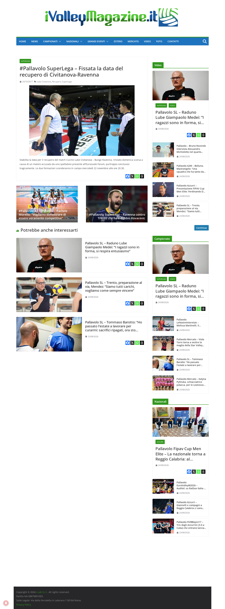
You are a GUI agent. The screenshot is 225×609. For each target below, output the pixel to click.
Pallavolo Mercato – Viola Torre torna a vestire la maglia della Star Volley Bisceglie (190, 342)
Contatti (173, 41)
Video (147, 41)
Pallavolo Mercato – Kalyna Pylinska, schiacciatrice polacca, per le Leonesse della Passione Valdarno (191, 382)
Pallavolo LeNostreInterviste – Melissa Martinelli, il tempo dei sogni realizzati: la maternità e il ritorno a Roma (191, 322)
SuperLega (25, 61)
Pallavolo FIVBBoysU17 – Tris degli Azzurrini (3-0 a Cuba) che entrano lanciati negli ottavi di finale (191, 525)
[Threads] (142, 176)
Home (22, 41)
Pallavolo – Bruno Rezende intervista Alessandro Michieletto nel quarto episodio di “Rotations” (191, 148)
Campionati (50, 41)
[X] (132, 176)
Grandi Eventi (96, 41)
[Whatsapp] (137, 176)
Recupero (56, 81)
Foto (159, 41)
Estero (118, 41)
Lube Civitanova (44, 81)
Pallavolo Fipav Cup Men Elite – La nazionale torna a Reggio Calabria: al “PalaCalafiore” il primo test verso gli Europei (180, 453)
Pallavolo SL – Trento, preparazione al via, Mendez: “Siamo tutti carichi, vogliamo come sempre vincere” (113, 286)
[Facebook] (128, 176)
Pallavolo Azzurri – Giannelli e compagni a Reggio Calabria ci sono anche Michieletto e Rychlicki (189, 505)
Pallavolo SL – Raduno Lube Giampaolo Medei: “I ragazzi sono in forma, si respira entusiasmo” (112, 247)
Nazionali (72, 41)
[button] (59, 41)
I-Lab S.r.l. (41, 592)
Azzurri (160, 442)
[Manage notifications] (6, 603)
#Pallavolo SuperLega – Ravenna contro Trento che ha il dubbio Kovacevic (117, 216)
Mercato (133, 41)
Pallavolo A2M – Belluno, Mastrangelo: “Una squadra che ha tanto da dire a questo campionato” (191, 168)
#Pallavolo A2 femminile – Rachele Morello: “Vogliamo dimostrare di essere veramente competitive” (43, 214)
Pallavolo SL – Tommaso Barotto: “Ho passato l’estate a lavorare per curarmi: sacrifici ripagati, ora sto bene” (113, 328)
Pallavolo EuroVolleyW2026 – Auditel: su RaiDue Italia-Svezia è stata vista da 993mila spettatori (190, 485)
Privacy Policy (23, 604)
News (34, 41)
